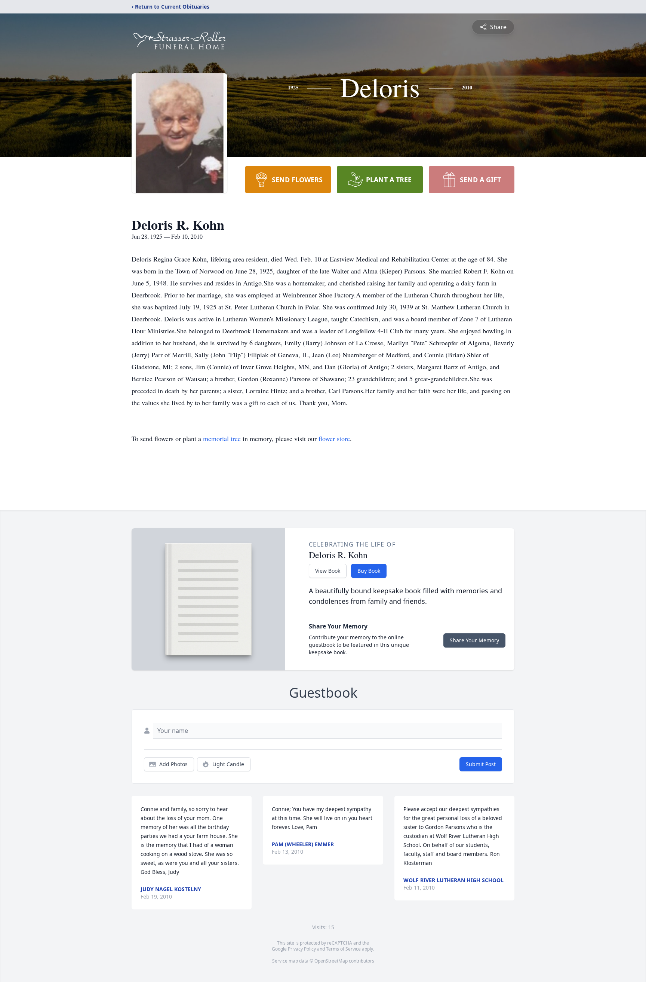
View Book (327, 570)
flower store (334, 438)
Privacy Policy (302, 949)
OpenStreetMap (331, 961)
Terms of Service (343, 949)
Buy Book (368, 570)
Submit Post (481, 764)
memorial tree (222, 438)
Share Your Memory (474, 640)
